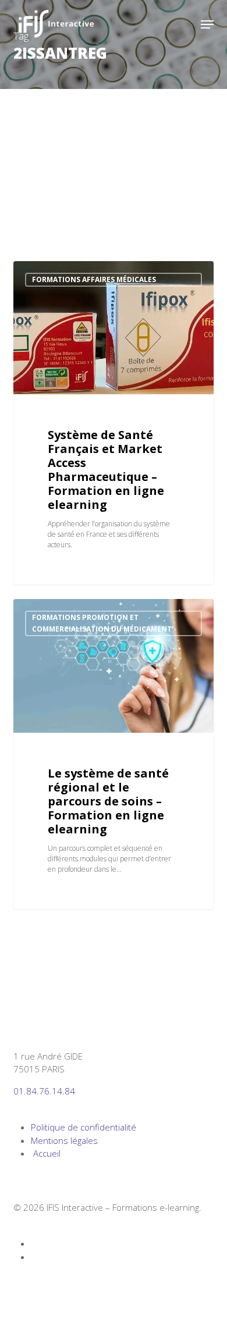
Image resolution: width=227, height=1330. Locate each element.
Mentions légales (64, 1140)
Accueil (46, 1153)
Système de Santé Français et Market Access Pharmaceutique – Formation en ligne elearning (106, 469)
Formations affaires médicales (94, 279)
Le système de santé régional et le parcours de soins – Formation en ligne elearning (108, 801)
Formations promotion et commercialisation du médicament (102, 623)
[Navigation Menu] (207, 24)
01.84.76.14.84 (44, 1091)
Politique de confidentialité (83, 1127)
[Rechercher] (184, 24)
